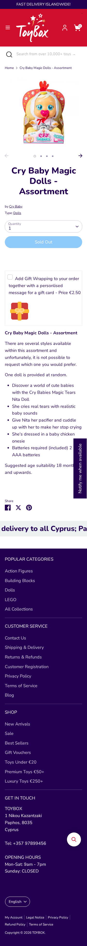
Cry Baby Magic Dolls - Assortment (46, 68)
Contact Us (15, 638)
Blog (9, 695)
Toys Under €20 (20, 762)
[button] (74, 839)
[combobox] (48, 54)
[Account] (65, 26)
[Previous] (6, 155)
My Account (13, 917)
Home (9, 68)
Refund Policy (15, 924)
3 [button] (47, 156)
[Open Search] (8, 54)
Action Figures (19, 571)
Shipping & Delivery (24, 647)
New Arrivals (17, 724)
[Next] (80, 155)
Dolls (17, 213)
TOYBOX (38, 932)
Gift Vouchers (18, 752)
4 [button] (52, 156)
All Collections (19, 609)
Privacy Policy (18, 676)
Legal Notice (35, 917)
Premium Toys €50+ (24, 772)
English (15, 901)
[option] (43, 112)
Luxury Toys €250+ (24, 781)
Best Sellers (17, 743)
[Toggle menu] (8, 28)
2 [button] (41, 156)
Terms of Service (21, 686)
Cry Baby (15, 206)
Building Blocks (20, 581)
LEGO (10, 600)
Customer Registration (27, 667)
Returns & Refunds (23, 657)
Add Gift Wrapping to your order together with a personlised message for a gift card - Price (45, 285)
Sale (9, 733)
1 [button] (35, 156)
